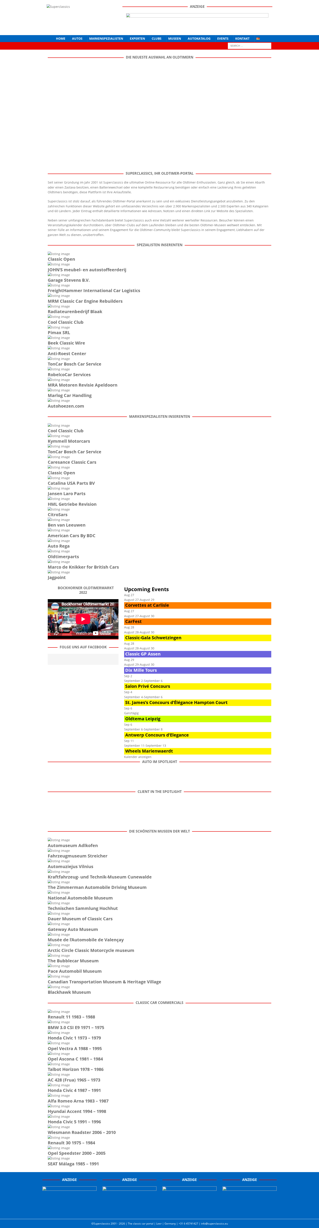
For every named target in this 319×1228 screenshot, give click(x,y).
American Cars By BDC (71, 535)
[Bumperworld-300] (69, 1211)
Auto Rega (59, 546)
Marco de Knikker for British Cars (83, 567)
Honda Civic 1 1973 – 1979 (74, 1038)
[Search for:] (249, 45)
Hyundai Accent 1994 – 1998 (77, 1111)
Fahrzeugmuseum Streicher (77, 856)
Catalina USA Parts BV (71, 483)
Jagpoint (57, 577)
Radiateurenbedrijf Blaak (75, 311)
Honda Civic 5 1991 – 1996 (74, 1122)
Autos (77, 38)
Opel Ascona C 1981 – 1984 (75, 1059)
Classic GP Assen (143, 654)
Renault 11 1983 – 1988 (71, 1017)
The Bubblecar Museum (73, 961)
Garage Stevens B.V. (69, 280)
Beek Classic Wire (66, 343)
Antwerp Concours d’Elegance (157, 735)
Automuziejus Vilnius (70, 866)
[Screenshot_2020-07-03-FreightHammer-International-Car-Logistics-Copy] (189, 1211)
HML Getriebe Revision (72, 504)
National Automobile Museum (80, 898)
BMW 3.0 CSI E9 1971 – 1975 (76, 1027)
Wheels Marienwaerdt (149, 751)
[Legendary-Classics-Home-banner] (249, 1211)
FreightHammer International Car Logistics (94, 290)
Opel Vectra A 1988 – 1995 (75, 1048)
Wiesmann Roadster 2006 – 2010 (82, 1132)
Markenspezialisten (106, 38)
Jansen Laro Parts (67, 493)
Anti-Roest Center (67, 353)
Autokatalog (199, 38)
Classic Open (61, 259)
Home (60, 38)
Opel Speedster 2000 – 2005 (76, 1153)
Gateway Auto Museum (73, 929)
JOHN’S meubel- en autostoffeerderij (87, 270)
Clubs (156, 38)
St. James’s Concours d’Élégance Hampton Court (176, 702)
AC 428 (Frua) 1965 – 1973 (74, 1080)
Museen (174, 38)
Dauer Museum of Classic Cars (80, 919)
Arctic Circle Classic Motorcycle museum (91, 950)
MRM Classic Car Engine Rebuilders (85, 301)
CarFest (133, 621)
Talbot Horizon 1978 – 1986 (76, 1069)
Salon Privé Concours (147, 686)
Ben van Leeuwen (67, 525)
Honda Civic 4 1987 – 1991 (74, 1090)
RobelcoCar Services (69, 374)
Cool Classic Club (66, 322)
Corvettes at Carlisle (147, 605)
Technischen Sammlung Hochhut (83, 908)
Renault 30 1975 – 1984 (71, 1143)
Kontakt (242, 38)
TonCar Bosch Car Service (74, 364)
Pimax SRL (59, 332)
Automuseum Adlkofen (73, 845)
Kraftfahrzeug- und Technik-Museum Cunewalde (100, 877)
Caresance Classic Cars (72, 462)
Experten (137, 38)
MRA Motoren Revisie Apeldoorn (82, 385)
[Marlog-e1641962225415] (197, 28)
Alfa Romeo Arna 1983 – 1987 (78, 1101)
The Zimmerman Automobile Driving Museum (97, 887)
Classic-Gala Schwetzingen (153, 638)
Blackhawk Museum (69, 992)
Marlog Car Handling (70, 395)
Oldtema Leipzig (142, 719)
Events (223, 38)
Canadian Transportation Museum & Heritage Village (104, 982)
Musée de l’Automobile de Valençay (86, 940)
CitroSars (57, 514)
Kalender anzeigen (137, 757)
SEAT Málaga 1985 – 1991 (73, 1164)
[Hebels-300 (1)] (129, 1211)
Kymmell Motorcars (69, 441)
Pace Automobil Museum (75, 971)
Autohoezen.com (66, 406)
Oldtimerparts (63, 557)
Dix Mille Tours (141, 670)
